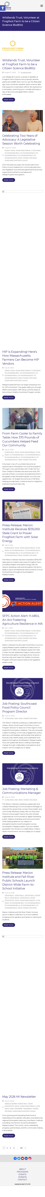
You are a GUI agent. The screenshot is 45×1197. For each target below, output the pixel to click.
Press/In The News (30, 157)
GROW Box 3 (29, 895)
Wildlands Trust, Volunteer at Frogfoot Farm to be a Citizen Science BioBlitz (21, 64)
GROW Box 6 (24, 897)
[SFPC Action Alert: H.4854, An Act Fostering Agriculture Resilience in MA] (22, 601)
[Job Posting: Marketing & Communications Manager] (22, 774)
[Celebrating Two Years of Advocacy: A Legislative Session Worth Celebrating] (22, 121)
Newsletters (27, 1108)
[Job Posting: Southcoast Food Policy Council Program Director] (22, 689)
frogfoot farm (9, 452)
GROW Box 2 (19, 895)
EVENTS (22, 1174)
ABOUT (22, 1169)
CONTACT (22, 1179)
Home (12, 150)
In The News (35, 150)
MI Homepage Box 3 (27, 153)
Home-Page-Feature (23, 150)
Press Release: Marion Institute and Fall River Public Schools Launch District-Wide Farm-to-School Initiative (18, 880)
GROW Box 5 (14, 897)
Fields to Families (11, 1103)
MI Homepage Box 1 (12, 153)
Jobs (16, 718)
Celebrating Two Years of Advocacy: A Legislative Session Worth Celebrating (21, 139)
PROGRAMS (22, 1172)
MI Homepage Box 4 (12, 457)
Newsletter (18, 1108)
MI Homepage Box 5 (25, 155)
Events (7, 150)
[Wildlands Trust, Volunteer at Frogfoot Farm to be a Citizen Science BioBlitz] (12, 46)
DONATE (22, 1177)
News (20, 157)
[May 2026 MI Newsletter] (22, 1014)
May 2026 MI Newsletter (19, 1096)
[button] (2, 8)
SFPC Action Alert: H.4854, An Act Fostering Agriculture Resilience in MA (22, 619)
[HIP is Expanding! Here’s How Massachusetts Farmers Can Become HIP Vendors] (22, 269)
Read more (8, 100)
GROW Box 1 (9, 895)
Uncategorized (26, 72)
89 (22, 1148)
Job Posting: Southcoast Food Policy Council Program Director (19, 707)
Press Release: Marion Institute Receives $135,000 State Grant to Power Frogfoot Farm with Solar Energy (21, 533)
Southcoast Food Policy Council (16, 160)
